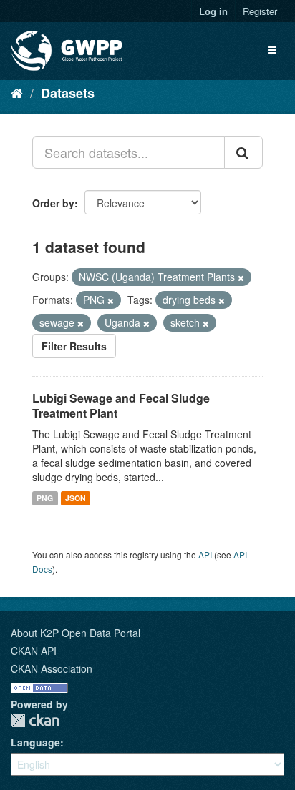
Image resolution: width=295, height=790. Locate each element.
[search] (243, 152)
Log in (213, 11)
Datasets (68, 93)
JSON (75, 498)
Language (35, 742)
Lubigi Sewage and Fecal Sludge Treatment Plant (121, 405)
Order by (53, 203)
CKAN (35, 720)
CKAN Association (51, 668)
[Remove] (241, 277)
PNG (45, 498)
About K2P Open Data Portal (75, 633)
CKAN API (34, 650)
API (205, 554)
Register (260, 11)
